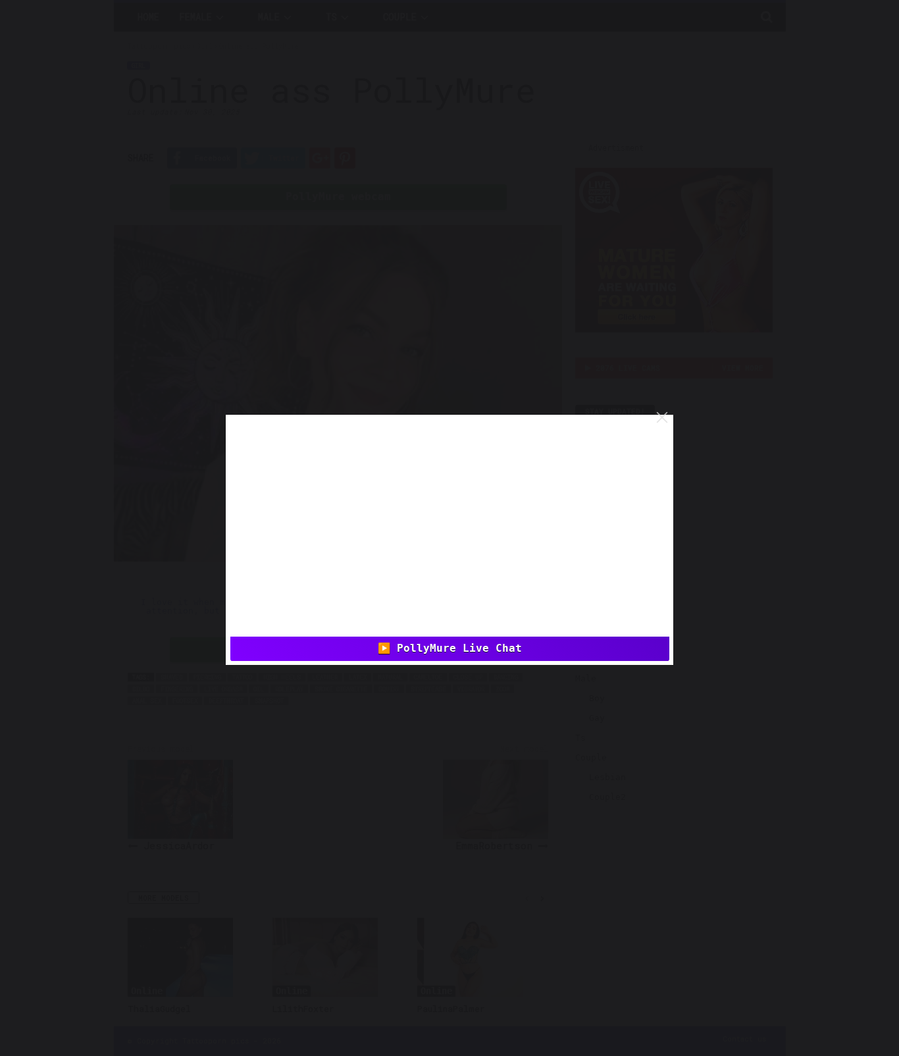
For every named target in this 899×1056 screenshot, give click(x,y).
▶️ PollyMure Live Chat (450, 648)
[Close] (662, 417)
